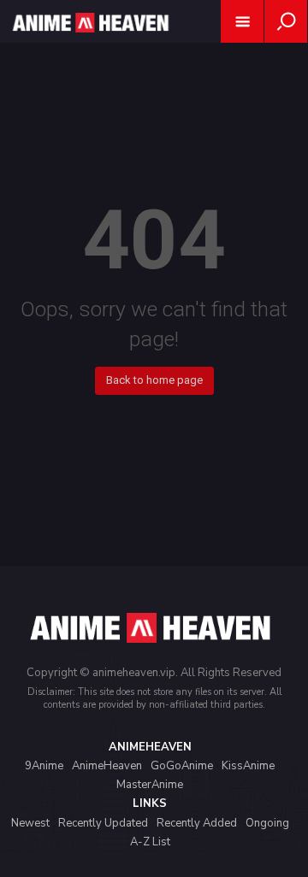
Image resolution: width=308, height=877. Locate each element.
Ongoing (267, 823)
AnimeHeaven (107, 766)
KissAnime (248, 766)
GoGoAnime (182, 766)
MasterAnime (149, 784)
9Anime (44, 766)
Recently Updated (103, 823)
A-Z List (150, 842)
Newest (30, 823)
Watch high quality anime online (89, 45)
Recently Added (197, 823)
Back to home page (154, 380)
